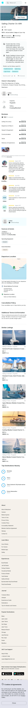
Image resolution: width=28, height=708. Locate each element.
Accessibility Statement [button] (7, 525)
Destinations (5, 603)
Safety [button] (3, 552)
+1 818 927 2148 (6, 656)
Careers (4, 512)
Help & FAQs (5, 653)
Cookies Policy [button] (5, 523)
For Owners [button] (4, 547)
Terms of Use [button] (22, 690)
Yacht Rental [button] (5, 576)
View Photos (21, 17)
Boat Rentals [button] (5, 562)
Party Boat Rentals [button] (6, 584)
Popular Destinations (8, 612)
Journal (4, 590)
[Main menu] (25, 3)
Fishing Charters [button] (6, 568)
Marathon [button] (4, 643)
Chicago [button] (4, 632)
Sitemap (4, 531)
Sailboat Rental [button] (5, 579)
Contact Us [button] (4, 533)
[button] (14, 472)
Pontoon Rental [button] (5, 573)
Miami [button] (3, 616)
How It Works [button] (5, 544)
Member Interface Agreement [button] (9, 528)
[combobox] (14, 2)
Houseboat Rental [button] (6, 571)
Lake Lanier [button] (4, 619)
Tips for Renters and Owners (9, 605)
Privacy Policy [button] (5, 520)
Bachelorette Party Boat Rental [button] (9, 581)
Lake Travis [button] (4, 627)
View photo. (9, 156)
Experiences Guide (6, 600)
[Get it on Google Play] (19, 674)
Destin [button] (3, 640)
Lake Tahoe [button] (5, 621)
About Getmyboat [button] (6, 509)
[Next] (24, 338)
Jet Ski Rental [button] (5, 565)
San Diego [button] (4, 624)
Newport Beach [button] (6, 629)
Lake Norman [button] (5, 635)
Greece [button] (3, 37)
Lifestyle (4, 597)
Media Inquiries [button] (5, 514)
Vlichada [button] (8, 37)
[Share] (2, 27)
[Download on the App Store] (7, 674)
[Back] (4, 338)
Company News (6, 595)
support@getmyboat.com (8, 659)
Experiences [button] (5, 558)
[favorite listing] (5, 27)
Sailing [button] (12, 37)
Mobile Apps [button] (5, 549)
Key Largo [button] (4, 637)
